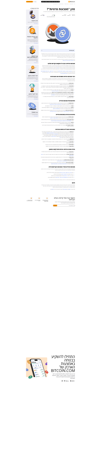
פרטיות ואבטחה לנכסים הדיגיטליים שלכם (56, 104)
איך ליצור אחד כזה (59, 161)
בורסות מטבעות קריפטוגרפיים (62, 163)
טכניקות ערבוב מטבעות (55, 91)
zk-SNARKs (53, 94)
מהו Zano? (35, 112)
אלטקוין (53, 189)
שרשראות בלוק (55, 134)
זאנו (57, 67)
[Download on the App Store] (72, 381)
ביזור (70, 111)
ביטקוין (69, 189)
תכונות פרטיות (65, 189)
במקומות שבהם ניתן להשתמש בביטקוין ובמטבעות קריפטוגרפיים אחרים (61, 120)
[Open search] (34, 1)
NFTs (69, 175)
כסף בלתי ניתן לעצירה (53, 111)
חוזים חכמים (57, 177)
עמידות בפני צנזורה (66, 111)
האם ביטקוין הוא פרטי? (63, 73)
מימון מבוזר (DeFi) (64, 174)
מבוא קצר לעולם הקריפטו (62, 71)
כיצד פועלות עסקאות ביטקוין (45, 71)
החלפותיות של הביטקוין (56, 108)
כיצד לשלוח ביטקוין (33, 75)
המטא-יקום (65, 175)
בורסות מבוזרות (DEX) (54, 163)
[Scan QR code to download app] (62, 381)
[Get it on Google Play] (66, 381)
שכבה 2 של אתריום (62, 172)
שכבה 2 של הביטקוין (69, 172)
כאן (50, 72)
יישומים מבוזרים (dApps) (50, 132)
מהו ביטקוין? (35, 20)
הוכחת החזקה (54, 136)
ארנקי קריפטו (65, 161)
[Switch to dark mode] (36, 1)
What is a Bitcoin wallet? (32, 56)
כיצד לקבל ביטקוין (33, 94)
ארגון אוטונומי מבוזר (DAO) (64, 177)
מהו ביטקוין (51, 71)
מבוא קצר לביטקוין (69, 71)
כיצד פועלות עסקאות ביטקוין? (32, 37)
